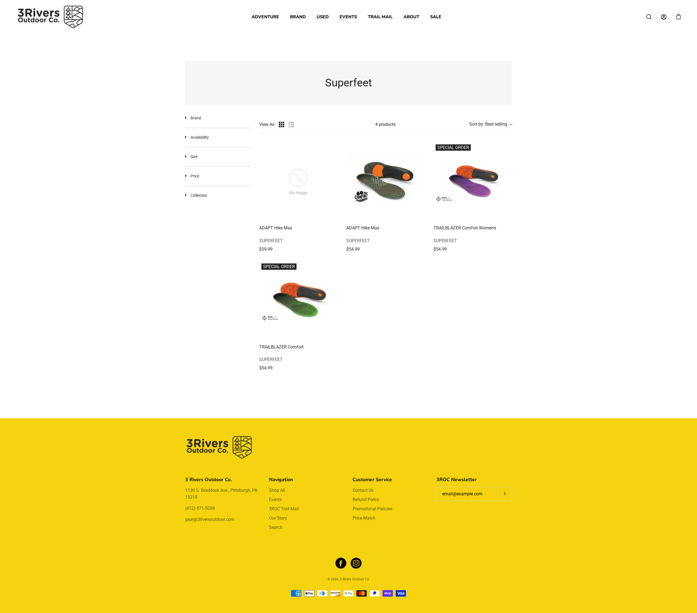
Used (323, 17)
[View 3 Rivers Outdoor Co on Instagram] (356, 563)
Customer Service (372, 479)
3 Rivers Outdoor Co (354, 579)
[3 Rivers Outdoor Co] (50, 17)
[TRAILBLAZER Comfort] (298, 300)
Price (195, 176)
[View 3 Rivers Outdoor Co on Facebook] (340, 563)
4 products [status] (385, 124)
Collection (199, 195)
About (411, 17)
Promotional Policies (372, 508)
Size (194, 156)
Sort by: (488, 124)
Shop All (277, 490)
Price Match (364, 518)
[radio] (281, 124)
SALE (435, 17)
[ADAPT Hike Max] (298, 181)
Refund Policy (366, 499)
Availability (200, 137)
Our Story (278, 518)
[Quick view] (332, 215)
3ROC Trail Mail (284, 508)
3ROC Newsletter (456, 479)
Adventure (265, 17)
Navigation (281, 479)
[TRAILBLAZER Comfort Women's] (472, 181)
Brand (298, 17)
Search (275, 527)
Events (348, 17)
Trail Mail (380, 17)
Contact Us (363, 490)
